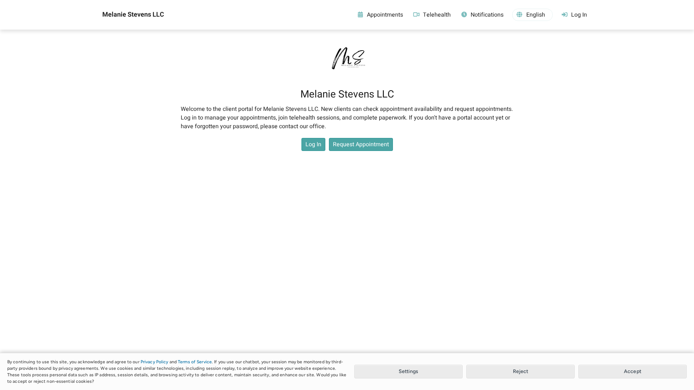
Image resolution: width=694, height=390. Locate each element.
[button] (532, 15)
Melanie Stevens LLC (133, 15)
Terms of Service (195, 361)
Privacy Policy (154, 361)
